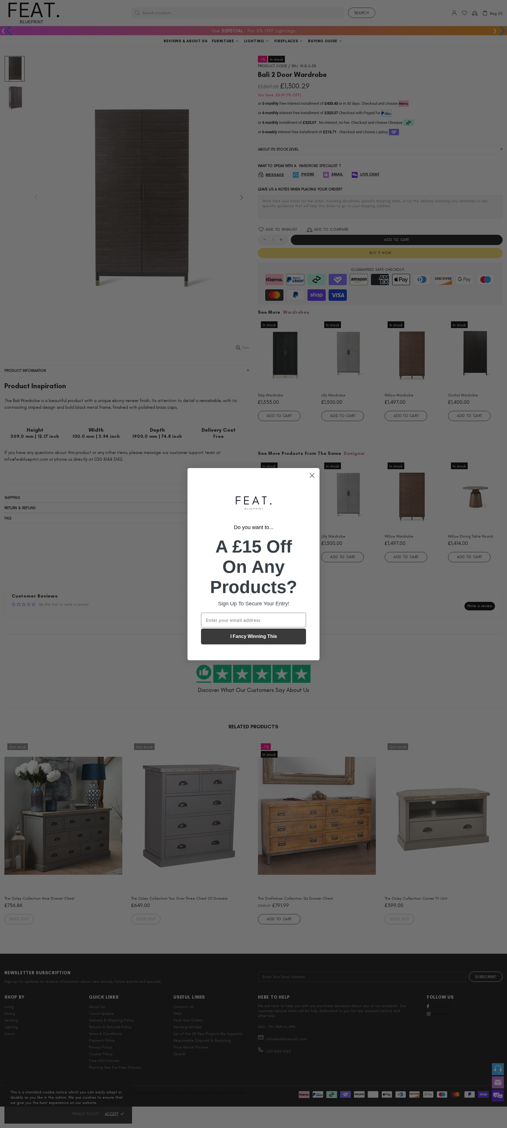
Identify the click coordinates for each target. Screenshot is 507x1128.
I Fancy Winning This (253, 636)
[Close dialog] (312, 475)
